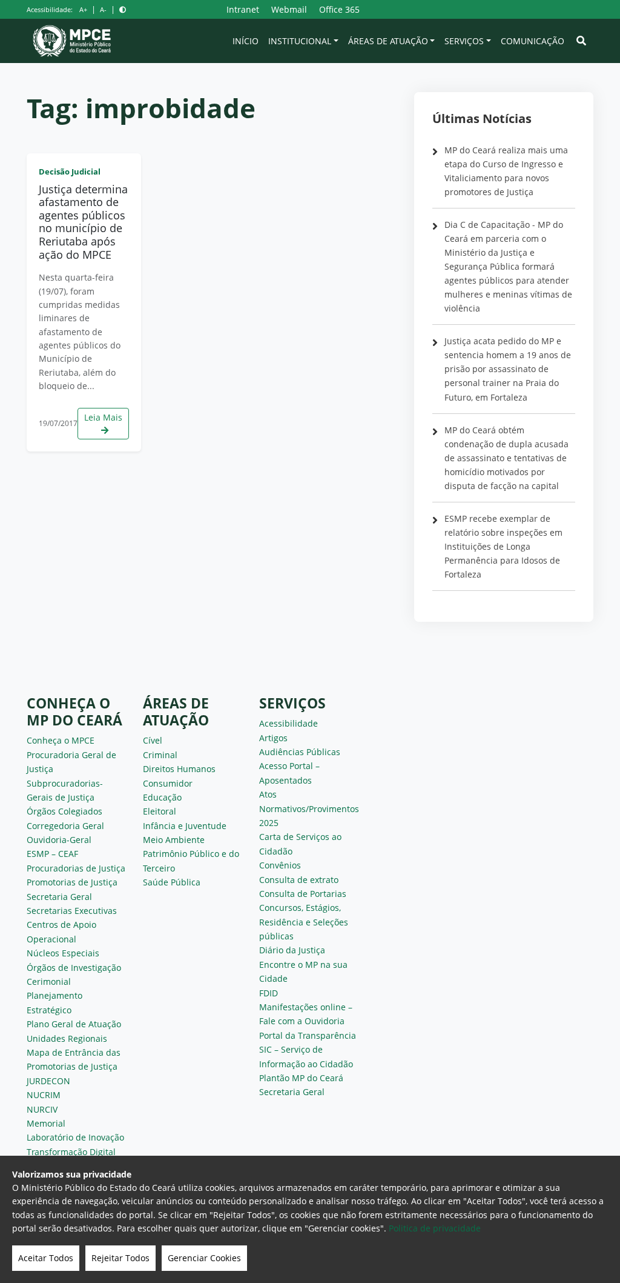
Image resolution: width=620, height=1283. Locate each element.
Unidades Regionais (67, 1038)
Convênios (280, 865)
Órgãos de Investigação (74, 967)
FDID (268, 993)
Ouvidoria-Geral (59, 839)
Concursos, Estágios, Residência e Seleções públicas (303, 922)
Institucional (299, 41)
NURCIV (42, 1109)
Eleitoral (159, 811)
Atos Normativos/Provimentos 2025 (309, 808)
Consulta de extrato (298, 879)
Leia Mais (103, 417)
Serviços (464, 41)
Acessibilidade (288, 723)
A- (103, 9)
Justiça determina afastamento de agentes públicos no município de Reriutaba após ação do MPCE (83, 222)
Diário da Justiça (292, 950)
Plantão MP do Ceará (301, 1078)
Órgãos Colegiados (64, 811)
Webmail (289, 9)
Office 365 (339, 9)
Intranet (242, 9)
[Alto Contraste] (122, 9)
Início (245, 41)
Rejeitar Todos (120, 1258)
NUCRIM (44, 1095)
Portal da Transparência (307, 1035)
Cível (152, 740)
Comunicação (532, 41)
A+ (83, 9)
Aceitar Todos (45, 1258)
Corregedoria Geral (65, 825)
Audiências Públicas (299, 752)
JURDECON (48, 1081)
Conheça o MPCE (60, 740)
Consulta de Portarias (302, 893)
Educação (162, 797)
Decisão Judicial (70, 171)
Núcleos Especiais (63, 953)
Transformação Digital (71, 1152)
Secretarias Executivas (72, 910)
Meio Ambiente (174, 839)
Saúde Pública (171, 882)
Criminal (160, 755)
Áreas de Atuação (388, 41)
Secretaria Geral (59, 896)
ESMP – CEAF (52, 853)
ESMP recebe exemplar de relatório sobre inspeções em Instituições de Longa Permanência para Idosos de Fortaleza (503, 546)
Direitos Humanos (179, 769)
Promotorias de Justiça (72, 882)
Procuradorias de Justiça (76, 868)
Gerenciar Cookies (204, 1258)
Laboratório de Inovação (75, 1137)
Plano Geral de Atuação (74, 1024)
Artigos (273, 738)
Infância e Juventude (184, 825)
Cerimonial (49, 981)
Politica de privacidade (435, 1228)
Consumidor (168, 783)
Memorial (46, 1123)
